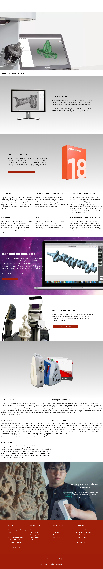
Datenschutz (57, 535)
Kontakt (32, 530)
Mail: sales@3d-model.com (16, 542)
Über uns (56, 532)
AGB (31, 540)
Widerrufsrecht (35, 537)
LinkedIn (46, 559)
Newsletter (56, 530)
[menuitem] (40, 530)
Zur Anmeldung (81, 542)
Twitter (59, 559)
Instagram (39, 559)
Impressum (56, 537)
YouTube (64, 559)
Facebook (53, 559)
